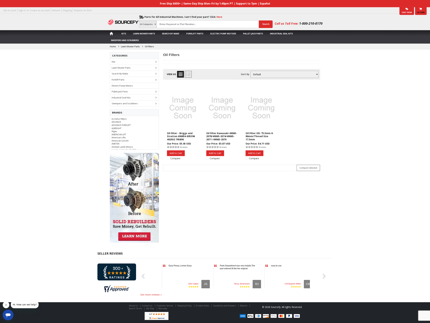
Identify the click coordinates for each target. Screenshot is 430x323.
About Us (133, 305)
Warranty (162, 308)
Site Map (150, 308)
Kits (123, 33)
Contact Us (147, 305)
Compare (175, 158)
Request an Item (83, 10)
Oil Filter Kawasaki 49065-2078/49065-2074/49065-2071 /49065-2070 (221, 136)
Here (219, 16)
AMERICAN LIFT (119, 134)
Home (113, 46)
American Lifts (119, 137)
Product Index (202, 305)
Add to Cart (176, 153)
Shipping (67, 10)
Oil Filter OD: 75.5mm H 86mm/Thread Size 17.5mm (259, 136)
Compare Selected (308, 167)
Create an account (40, 10)
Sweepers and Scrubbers (125, 40)
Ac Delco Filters (119, 118)
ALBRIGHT (116, 128)
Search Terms (135, 308)
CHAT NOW (407, 12)
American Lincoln (120, 140)
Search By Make (170, 33)
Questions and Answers (224, 305)
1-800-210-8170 (310, 23)
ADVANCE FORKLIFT (121, 125)
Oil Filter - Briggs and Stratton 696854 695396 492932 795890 (181, 136)
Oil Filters (149, 46)
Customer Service (165, 305)
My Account (9, 10)
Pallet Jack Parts (253, 33)
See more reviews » (151, 294)
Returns (56, 10)
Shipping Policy (184, 305)
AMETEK (116, 143)
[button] (144, 276)
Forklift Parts (194, 33)
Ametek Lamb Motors (122, 146)
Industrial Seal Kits (281, 33)
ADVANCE (116, 121)
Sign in (22, 10)
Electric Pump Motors (223, 33)
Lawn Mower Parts (144, 33)
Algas (114, 131)
